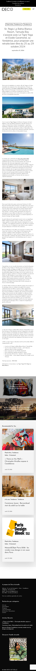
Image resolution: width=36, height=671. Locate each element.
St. (12, 88)
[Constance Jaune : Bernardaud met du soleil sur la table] (18, 495)
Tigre (11, 122)
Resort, (26, 88)
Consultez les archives (18, 3)
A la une (4, 605)
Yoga (14, 122)
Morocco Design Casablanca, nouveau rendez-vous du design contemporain (16, 628)
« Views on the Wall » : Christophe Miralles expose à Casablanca (16, 622)
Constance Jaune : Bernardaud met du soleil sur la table (17, 625)
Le (9, 122)
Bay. (3, 89)
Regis (15, 88)
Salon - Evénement (10, 455)
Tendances (27, 24)
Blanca (22, 88)
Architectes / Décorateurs (8, 611)
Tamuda (30, 88)
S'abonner (27, 9)
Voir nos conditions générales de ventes (12, 596)
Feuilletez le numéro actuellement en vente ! (18, 1)
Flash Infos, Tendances (13, 24)
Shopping (4, 608)
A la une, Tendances (11, 499)
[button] (33, 9)
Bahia (19, 88)
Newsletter (18, 5)
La (17, 88)
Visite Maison (5, 606)
